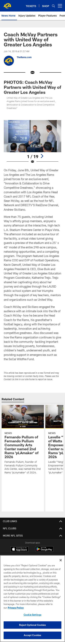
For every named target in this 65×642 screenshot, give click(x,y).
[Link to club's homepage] (7, 4)
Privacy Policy (16, 607)
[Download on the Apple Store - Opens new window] (19, 549)
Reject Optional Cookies (32, 624)
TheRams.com (24, 57)
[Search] (53, 5)
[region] (32, 598)
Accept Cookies (32, 635)
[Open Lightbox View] (32, 142)
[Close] (61, 560)
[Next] (42, 156)
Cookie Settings (32, 614)
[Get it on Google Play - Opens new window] (44, 550)
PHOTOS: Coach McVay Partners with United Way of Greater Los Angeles (32, 87)
